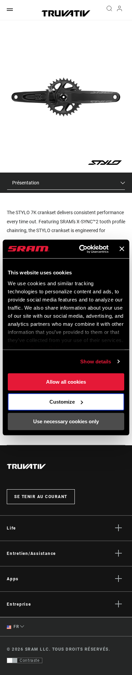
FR (16, 626)
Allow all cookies (66, 382)
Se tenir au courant (40, 496)
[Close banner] (121, 249)
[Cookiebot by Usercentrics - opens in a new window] (81, 249)
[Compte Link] (119, 10)
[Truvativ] (66, 13)
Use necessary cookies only (66, 421)
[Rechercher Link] (109, 10)
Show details (95, 361)
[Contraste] (12, 660)
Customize (62, 402)
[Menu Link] (10, 10)
